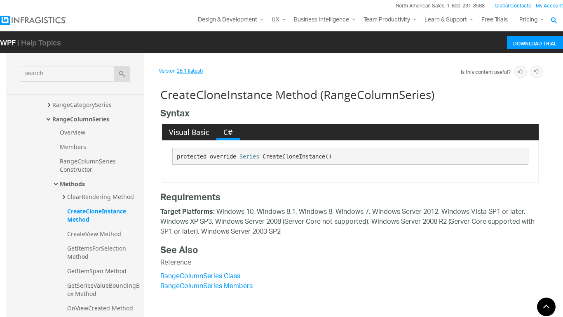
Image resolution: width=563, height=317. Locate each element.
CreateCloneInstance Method (97, 215)
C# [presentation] (227, 132)
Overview (72, 132)
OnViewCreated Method (100, 308)
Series (249, 156)
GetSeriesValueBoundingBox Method (103, 290)
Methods (72, 184)
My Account (549, 6)
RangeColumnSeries (80, 119)
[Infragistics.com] (41, 20)
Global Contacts (513, 6)
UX (275, 20)
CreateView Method (94, 234)
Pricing (528, 20)
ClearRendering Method (100, 197)
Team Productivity (387, 20)
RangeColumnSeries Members (206, 286)
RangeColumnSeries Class (200, 277)
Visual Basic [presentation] (189, 132)
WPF (8, 42)
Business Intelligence (321, 20)
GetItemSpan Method (97, 271)
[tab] (189, 132)
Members (73, 147)
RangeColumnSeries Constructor (88, 165)
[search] (122, 74)
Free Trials (494, 20)
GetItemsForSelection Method (97, 252)
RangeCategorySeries (82, 105)
